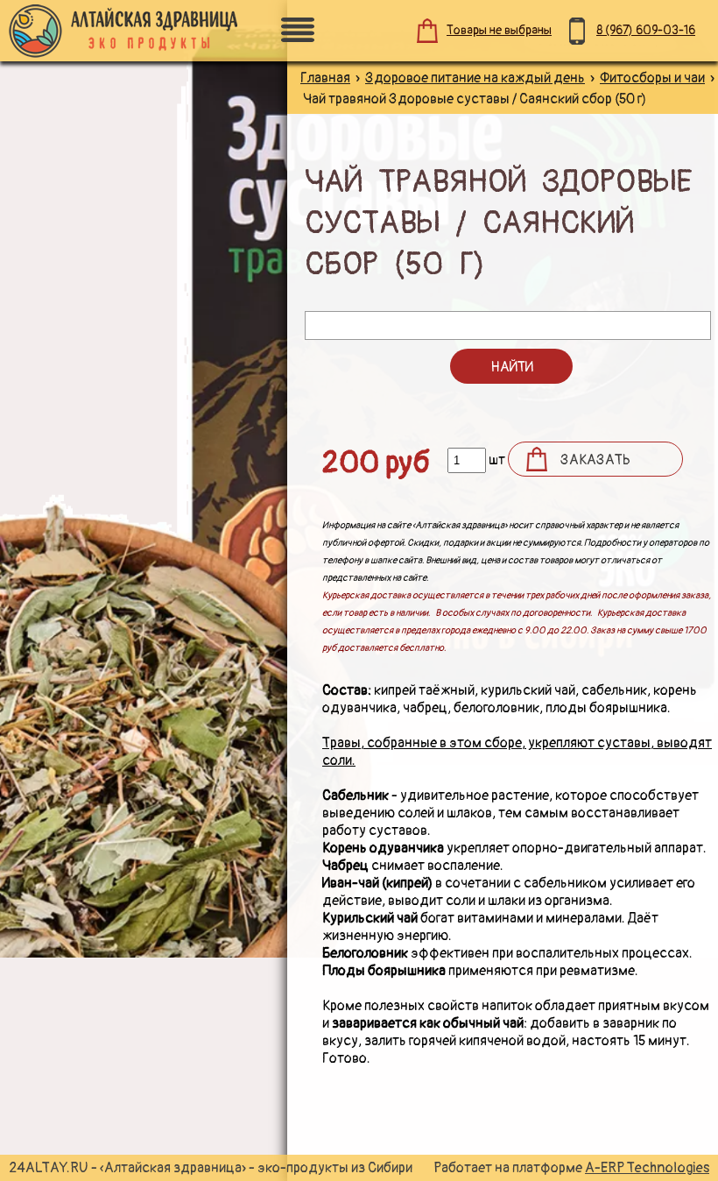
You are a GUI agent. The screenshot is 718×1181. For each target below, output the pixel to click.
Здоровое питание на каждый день (475, 78)
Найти (511, 367)
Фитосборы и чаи (652, 78)
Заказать (595, 460)
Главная (325, 78)
